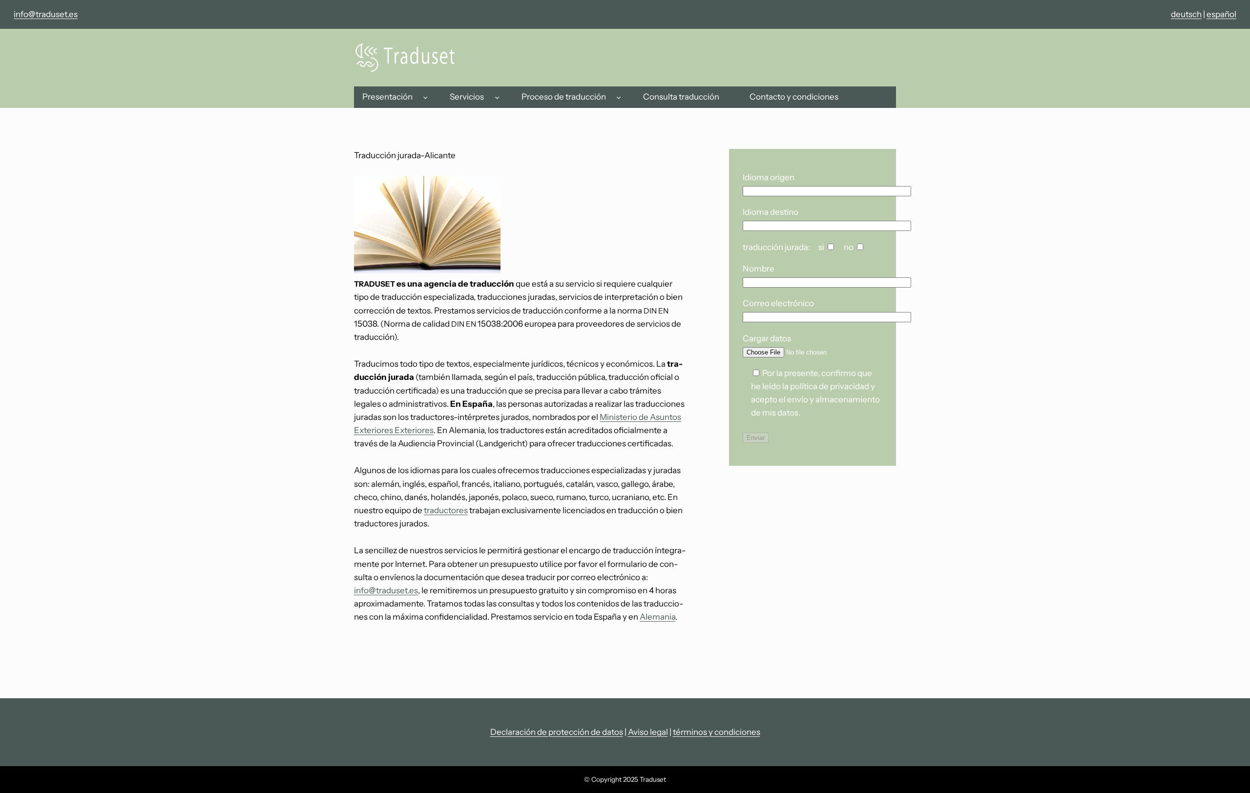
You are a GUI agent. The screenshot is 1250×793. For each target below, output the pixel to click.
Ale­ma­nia (657, 617)
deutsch (1186, 14)
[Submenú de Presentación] (425, 97)
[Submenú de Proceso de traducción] (618, 97)
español (1221, 14)
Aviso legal (648, 732)
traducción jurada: (776, 247)
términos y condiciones (716, 732)
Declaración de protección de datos (556, 732)
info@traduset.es (46, 14)
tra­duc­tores (446, 510)
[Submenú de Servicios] (497, 97)
